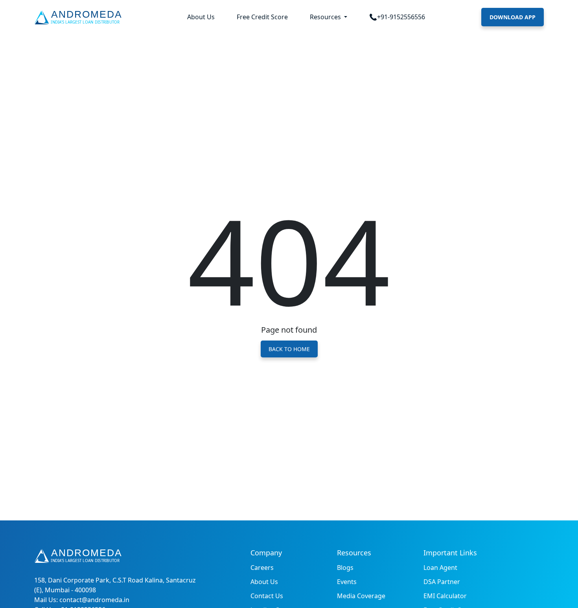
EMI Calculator (445, 596)
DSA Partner (441, 581)
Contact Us (266, 596)
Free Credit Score (262, 17)
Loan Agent (440, 567)
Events (347, 581)
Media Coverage (361, 596)
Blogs (345, 567)
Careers (262, 567)
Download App (513, 17)
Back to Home (289, 349)
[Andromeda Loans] (79, 17)
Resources (326, 17)
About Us (201, 17)
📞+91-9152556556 (397, 17)
